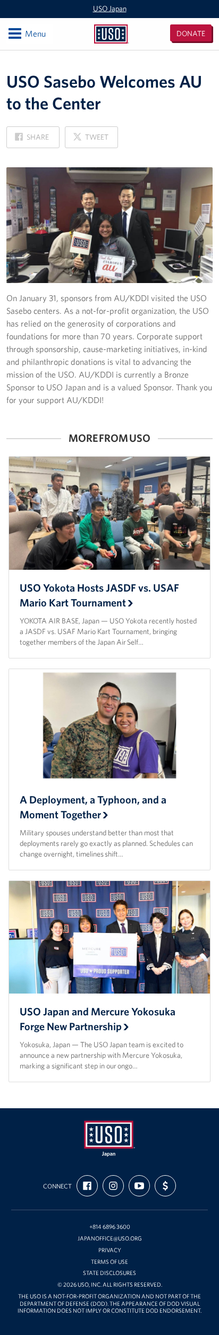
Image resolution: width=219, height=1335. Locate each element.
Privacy (109, 1250)
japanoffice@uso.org (110, 1238)
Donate (190, 33)
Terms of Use (109, 1262)
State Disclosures (109, 1273)
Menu (26, 33)
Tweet (90, 140)
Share (32, 140)
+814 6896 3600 (109, 1226)
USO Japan (110, 8)
